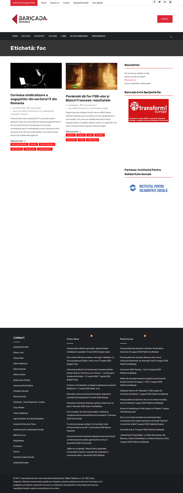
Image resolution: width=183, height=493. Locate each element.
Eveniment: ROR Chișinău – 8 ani (133, 369)
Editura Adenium (20, 363)
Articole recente (19, 144)
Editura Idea (18, 358)
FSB (91, 108)
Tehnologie (30, 149)
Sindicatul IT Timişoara (19, 114)
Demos (16, 452)
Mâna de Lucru (19, 435)
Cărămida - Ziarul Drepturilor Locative (29, 402)
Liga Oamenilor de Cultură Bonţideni (28, 419)
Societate (39, 36)
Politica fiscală (47, 144)
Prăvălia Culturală (20, 391)
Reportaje (16, 149)
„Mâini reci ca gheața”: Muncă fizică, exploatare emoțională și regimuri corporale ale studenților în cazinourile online (88, 452)
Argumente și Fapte (21, 380)
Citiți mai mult (16, 141)
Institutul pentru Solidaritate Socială (28, 430)
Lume (63, 36)
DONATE (165, 19)
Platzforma (126, 339)
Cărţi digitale (97, 3)
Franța (81, 135)
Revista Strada (19, 396)
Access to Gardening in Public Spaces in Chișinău (140, 408)
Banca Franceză (80, 108)
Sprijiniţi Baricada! (80, 3)
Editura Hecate (19, 369)
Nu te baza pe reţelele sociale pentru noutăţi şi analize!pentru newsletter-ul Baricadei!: (138, 78)
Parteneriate (98, 36)
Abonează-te (130, 80)
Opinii (15, 36)
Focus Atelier (18, 407)
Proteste (71, 140)
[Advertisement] (101, 18)
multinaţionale (48, 111)
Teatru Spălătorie (20, 413)
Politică (26, 36)
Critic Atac (73, 339)
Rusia (81, 140)
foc (40, 111)
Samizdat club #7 (127, 430)
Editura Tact (18, 352)
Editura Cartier (19, 374)
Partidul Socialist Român (23, 457)
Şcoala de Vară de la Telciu (24, 424)
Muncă (33, 144)
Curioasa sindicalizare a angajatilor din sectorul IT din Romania (33, 99)
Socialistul (17, 446)
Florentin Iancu (32, 111)
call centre (22, 111)
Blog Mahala (18, 441)
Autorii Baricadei (79, 36)
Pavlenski (97, 108)
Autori (43, 3)
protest (105, 108)
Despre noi (54, 3)
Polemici (99, 135)
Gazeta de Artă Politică (23, 386)
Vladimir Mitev (45, 149)
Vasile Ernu (92, 140)
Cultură (53, 36)
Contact (66, 3)
